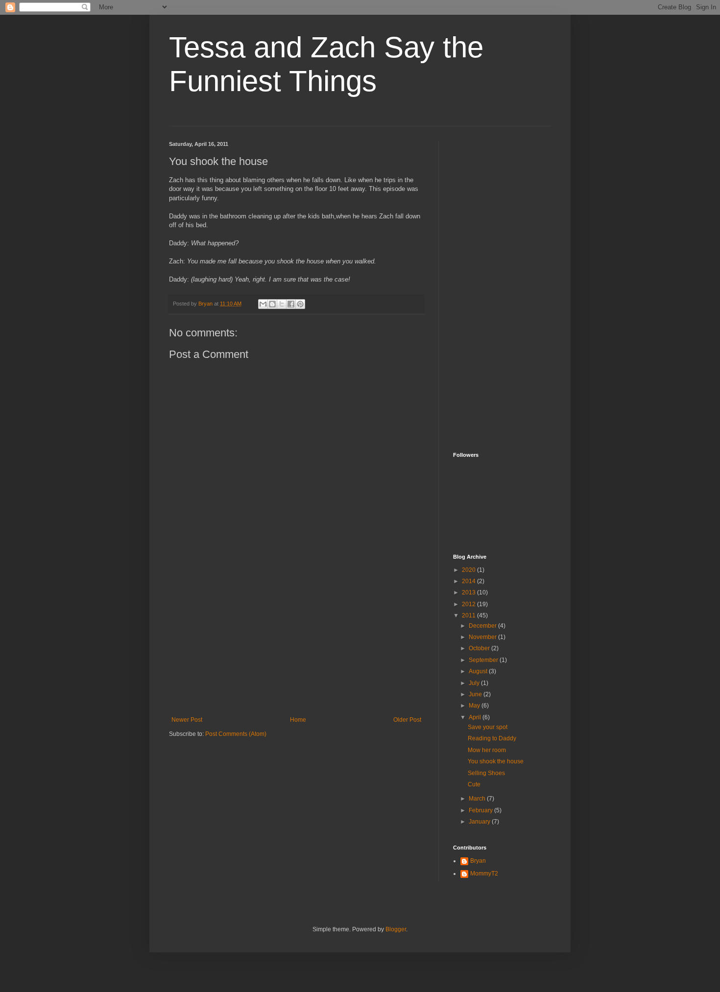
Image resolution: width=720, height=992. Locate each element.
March (478, 798)
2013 (469, 592)
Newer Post (186, 719)
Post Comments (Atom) (235, 734)
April (475, 717)
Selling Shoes (486, 773)
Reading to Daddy (492, 738)
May (475, 705)
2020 (469, 570)
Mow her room (487, 750)
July (475, 683)
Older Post (407, 719)
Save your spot (487, 727)
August (479, 671)
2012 (469, 604)
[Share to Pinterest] (300, 304)
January (480, 821)
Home (298, 719)
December (483, 625)
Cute (474, 784)
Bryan (478, 860)
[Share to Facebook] (291, 304)
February (481, 810)
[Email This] (263, 304)
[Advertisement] (296, 643)
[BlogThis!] (272, 304)
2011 (469, 615)
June (476, 694)
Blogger (395, 929)
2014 (469, 581)
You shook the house (496, 761)
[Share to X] (282, 304)
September (484, 660)
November (483, 637)
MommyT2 (484, 873)
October (480, 648)
